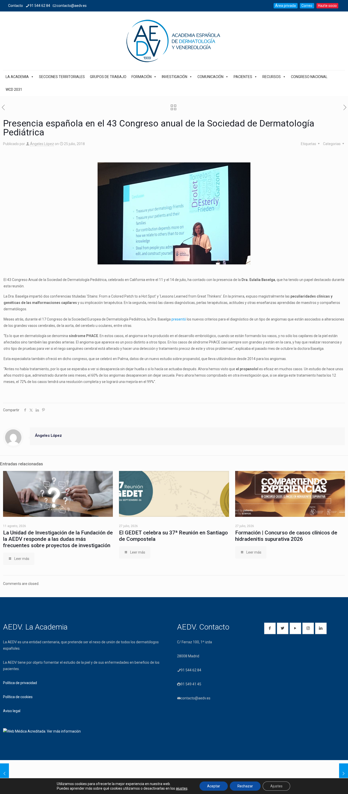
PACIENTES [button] (243, 77)
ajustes (182, 788)
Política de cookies (18, 697)
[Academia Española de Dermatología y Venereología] (174, 40)
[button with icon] (270, 628)
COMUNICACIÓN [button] (210, 77)
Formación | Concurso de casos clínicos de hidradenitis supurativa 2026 (286, 536)
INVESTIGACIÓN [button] (174, 77)
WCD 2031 (14, 89)
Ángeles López (42, 144)
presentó (178, 319)
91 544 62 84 (40, 6)
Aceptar (213, 786)
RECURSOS (271, 77)
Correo (306, 6)
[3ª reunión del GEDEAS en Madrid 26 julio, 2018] (343, 773)
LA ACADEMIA (17, 77)
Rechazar (245, 786)
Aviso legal (11, 711)
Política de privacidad (20, 683)
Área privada (285, 6)
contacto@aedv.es (72, 6)
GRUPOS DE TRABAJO (108, 77)
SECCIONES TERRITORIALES (62, 77)
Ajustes (276, 786)
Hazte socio (327, 6)
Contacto (15, 6)
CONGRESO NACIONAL (309, 77)
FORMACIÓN (141, 77)
